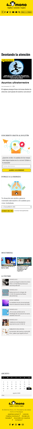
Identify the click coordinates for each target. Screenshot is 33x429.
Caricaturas (7, 60)
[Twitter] (7, 12)
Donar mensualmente (21, 210)
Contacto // (18, 420)
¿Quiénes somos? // (14, 414)
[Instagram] (10, 12)
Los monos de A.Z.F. (6, 86)
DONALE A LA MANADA (26, 12)
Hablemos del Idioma (16, 329)
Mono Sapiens (14, 300)
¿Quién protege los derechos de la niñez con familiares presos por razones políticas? (19, 283)
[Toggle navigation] (2, 12)
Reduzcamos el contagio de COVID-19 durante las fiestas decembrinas (17, 294)
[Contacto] (16, 12)
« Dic (2, 395)
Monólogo (13, 279)
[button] (19, 12)
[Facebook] (4, 12)
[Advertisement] (16, 32)
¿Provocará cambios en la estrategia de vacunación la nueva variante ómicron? (19, 313)
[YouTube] (13, 12)
